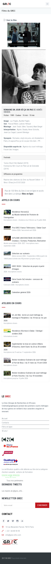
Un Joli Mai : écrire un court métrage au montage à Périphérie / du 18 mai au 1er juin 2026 (25, 318)
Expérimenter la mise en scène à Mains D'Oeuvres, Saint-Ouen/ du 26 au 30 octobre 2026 (25, 347)
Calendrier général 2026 (21, 292)
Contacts (5, 422)
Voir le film (11, 20)
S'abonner (42, 505)
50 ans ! (5, 431)
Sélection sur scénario (21, 253)
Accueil (4, 418)
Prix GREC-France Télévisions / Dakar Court (29, 227)
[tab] (24, 20)
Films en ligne (7, 427)
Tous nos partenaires (15, 480)
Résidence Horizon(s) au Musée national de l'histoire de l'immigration (21, 215)
